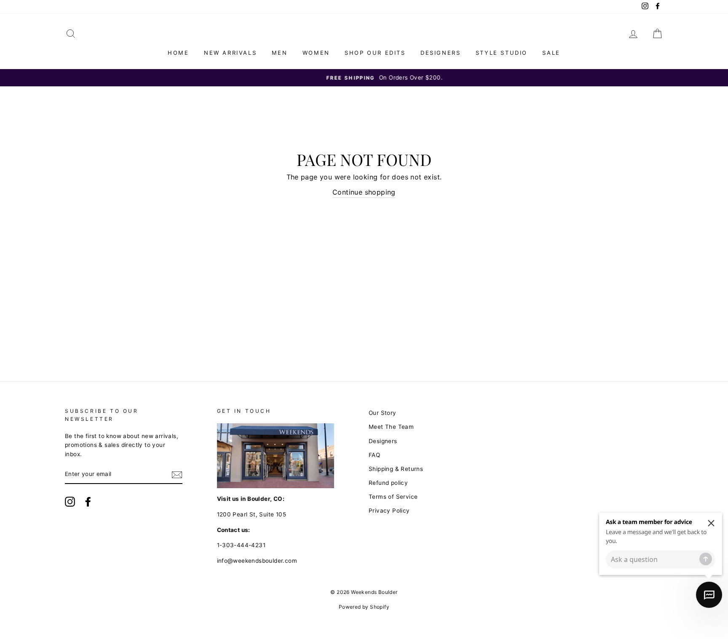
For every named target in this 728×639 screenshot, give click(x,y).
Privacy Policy (389, 510)
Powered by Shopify (364, 607)
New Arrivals (230, 52)
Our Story (382, 412)
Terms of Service (393, 496)
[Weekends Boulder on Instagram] (70, 502)
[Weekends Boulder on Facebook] (88, 502)
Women (316, 52)
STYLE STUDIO (501, 52)
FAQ (374, 455)
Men (280, 52)
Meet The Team (391, 426)
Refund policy (388, 482)
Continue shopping (364, 192)
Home (178, 52)
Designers (440, 52)
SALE (551, 52)
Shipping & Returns (396, 468)
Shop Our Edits (375, 52)
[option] (364, 78)
